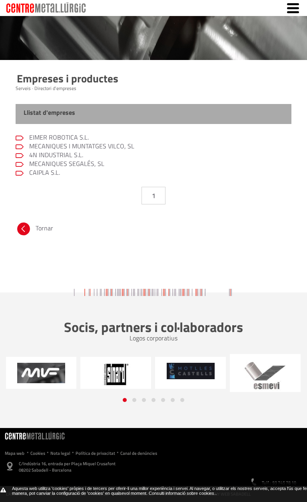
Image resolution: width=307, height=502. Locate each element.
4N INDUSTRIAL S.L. (55, 155)
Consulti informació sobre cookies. (182, 493)
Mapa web (14, 453)
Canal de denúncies (138, 453)
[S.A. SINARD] (115, 375)
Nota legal (60, 453)
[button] (125, 400)
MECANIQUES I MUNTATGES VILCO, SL (81, 146)
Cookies (37, 453)
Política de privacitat (95, 453)
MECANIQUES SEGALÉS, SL (66, 163)
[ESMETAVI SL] (265, 376)
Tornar (44, 228)
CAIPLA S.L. (44, 172)
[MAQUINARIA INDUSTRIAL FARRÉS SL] (41, 373)
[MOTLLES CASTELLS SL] (190, 371)
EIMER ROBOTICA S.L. (58, 137)
